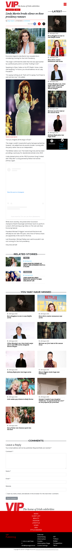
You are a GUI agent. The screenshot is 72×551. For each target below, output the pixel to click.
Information (41, 539)
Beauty (36, 518)
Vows (36, 525)
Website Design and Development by (47, 549)
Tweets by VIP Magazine (62, 146)
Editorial (40, 534)
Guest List (36, 516)
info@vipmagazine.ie (28, 545)
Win (36, 527)
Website (8, 486)
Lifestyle (36, 523)
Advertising (41, 537)
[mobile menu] (65, 4)
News (26, 258)
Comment (9, 451)
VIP (54, 537)
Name (8, 471)
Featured (27, 272)
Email (8, 479)
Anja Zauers (11, 21)
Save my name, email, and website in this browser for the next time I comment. (33, 494)
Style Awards (36, 530)
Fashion (36, 520)
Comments (27, 21)
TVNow (55, 539)
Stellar (55, 541)
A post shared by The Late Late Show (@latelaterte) (25, 216)
